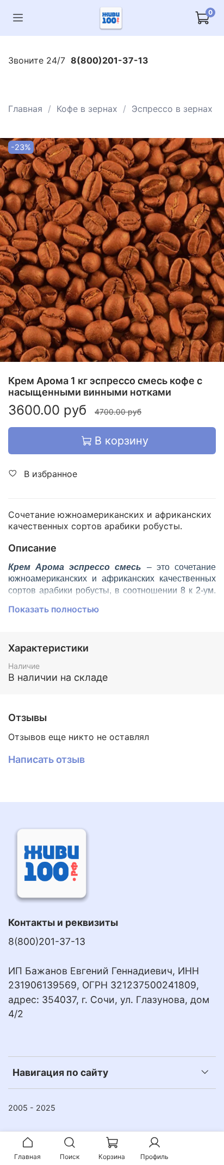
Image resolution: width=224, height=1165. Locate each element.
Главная (25, 108)
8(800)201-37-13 (46, 941)
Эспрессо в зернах (172, 108)
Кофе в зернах (87, 108)
